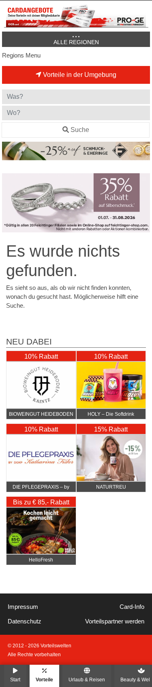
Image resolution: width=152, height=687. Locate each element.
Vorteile (44, 679)
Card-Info (132, 607)
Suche (80, 129)
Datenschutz (24, 621)
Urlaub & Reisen (87, 679)
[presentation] (10, 203)
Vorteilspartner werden (114, 621)
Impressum (23, 607)
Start (15, 679)
